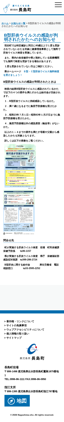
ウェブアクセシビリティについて (25, 329)
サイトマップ (14, 337)
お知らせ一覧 (18, 23)
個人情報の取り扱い (17, 333)
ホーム (5, 23)
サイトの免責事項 (16, 325)
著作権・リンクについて (20, 321)
